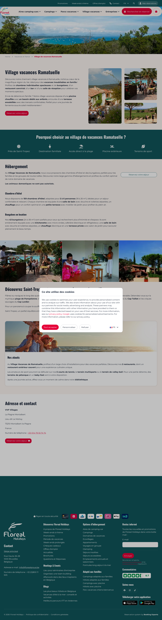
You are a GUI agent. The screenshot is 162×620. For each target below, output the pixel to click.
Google (66, 314)
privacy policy (55, 314)
